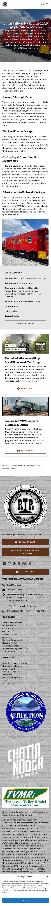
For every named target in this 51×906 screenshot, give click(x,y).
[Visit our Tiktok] (19, 563)
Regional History (10, 643)
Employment (8, 669)
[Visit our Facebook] (4, 563)
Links (4, 680)
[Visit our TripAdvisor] (24, 563)
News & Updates (10, 634)
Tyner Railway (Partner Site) (15, 649)
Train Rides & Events (12, 623)
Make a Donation (10, 672)
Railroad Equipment (16, 466)
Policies (6, 683)
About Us (6, 637)
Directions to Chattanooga (15, 663)
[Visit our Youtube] (30, 563)
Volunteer (7, 675)
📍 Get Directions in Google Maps (23, 606)
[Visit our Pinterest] (14, 563)
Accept (25, 900)
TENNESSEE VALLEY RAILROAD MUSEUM (22, 579)
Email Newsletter (10, 646)
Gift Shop (6, 631)
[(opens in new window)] (25, 689)
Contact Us (7, 628)
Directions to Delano (12, 666)
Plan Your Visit (9, 625)
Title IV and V (8, 651)
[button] (47, 876)
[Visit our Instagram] (9, 563)
